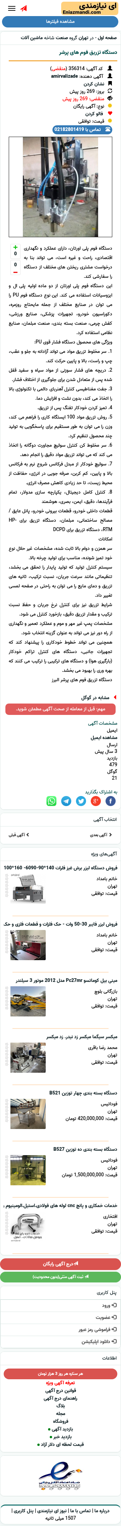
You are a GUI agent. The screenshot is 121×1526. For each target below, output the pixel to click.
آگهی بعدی (99, 835)
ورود (107, 1306)
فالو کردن (94, 114)
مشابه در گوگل (95, 698)
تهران (83, 38)
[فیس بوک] (111, 801)
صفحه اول (107, 38)
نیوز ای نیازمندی (52, 1511)
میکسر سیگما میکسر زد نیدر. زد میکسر (81, 1037)
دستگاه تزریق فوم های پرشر (88, 52)
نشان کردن (94, 84)
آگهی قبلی (17, 835)
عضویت (104, 1318)
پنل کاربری (24, 1511)
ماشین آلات (32, 38)
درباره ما (102, 1511)
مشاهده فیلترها (60, 21)
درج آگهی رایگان (58, 1264)
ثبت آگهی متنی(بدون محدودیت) (58, 1277)
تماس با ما (80, 1511)
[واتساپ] (51, 801)
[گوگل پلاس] (96, 801)
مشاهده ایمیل (104, 738)
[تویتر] (81, 801)
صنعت (62, 38)
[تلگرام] (66, 801)
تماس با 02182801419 (78, 130)
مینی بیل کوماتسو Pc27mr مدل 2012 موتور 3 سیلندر (66, 981)
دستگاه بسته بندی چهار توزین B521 (83, 1093)
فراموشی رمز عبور (95, 1330)
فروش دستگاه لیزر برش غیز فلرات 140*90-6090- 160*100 (60, 868)
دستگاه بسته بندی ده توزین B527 (85, 1149)
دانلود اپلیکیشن (97, 1342)
